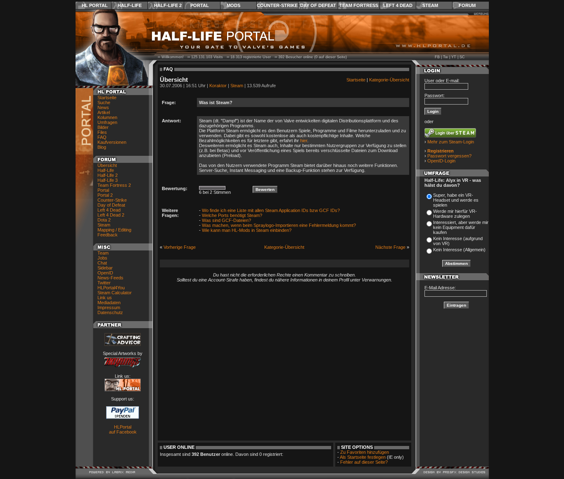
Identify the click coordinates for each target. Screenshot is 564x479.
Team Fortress (358, 5)
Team (103, 252)
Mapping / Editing (114, 229)
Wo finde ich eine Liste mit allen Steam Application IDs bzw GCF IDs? (271, 210)
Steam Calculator (114, 292)
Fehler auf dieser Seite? (364, 462)
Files (102, 132)
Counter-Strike (277, 5)
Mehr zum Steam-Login (450, 141)
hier (303, 140)
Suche (103, 102)
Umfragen (107, 122)
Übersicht (107, 165)
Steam (430, 5)
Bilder (103, 127)
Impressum (108, 307)
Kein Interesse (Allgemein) (459, 249)
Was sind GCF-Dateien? (226, 220)
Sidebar (105, 267)
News (103, 107)
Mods (233, 5)
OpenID (105, 272)
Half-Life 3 (107, 180)
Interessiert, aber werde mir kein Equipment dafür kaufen (460, 227)
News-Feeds (110, 277)
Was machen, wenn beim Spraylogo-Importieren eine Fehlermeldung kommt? (279, 225)
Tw (445, 57)
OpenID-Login (441, 160)
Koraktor (218, 85)
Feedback (107, 234)
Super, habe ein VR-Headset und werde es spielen (456, 200)
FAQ (102, 137)
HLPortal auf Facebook (123, 429)
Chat (102, 262)
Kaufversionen (111, 142)
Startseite (106, 97)
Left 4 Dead (397, 5)
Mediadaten (109, 302)
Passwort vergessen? (449, 155)
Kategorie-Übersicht (389, 79)
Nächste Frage (390, 247)
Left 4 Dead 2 (110, 214)
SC (462, 57)
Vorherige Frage (180, 247)
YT (453, 57)
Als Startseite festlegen (363, 457)
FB (437, 57)
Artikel (103, 112)
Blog (101, 147)
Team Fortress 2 (114, 185)
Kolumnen (107, 117)
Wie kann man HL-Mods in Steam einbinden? (246, 230)
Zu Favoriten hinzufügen (364, 452)
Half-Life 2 (168, 5)
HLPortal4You (111, 287)
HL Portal (95, 5)
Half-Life (130, 5)
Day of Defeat (318, 5)
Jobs (102, 257)
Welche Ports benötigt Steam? (232, 215)
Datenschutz (110, 312)
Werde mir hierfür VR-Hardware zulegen (455, 214)
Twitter (104, 282)
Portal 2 (105, 195)
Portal (199, 5)
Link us (104, 297)
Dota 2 (104, 219)
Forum (467, 5)
